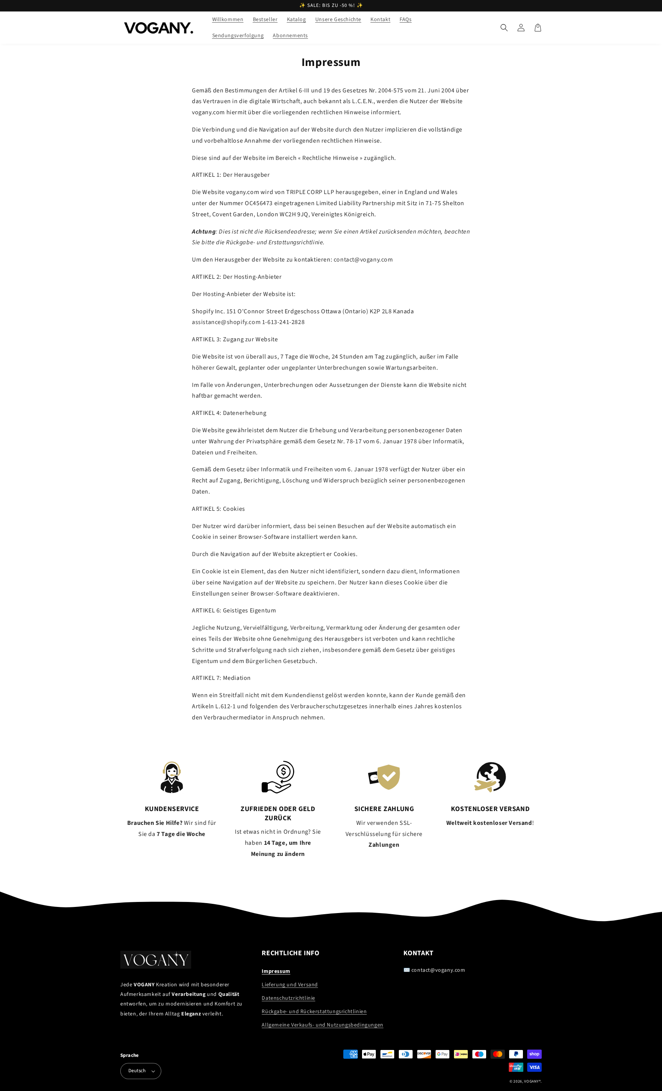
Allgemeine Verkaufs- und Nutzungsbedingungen (322, 1025)
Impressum (276, 971)
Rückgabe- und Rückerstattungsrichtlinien (314, 1011)
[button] (504, 27)
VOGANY (531, 1081)
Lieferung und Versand (290, 985)
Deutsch (137, 1070)
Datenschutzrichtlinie (288, 998)
